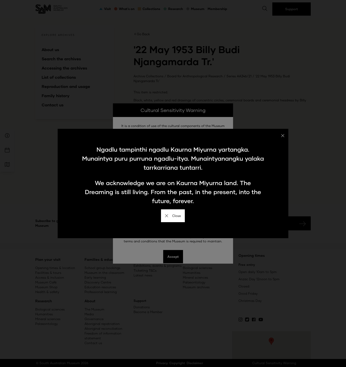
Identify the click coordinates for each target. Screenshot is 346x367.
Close (176, 216)
